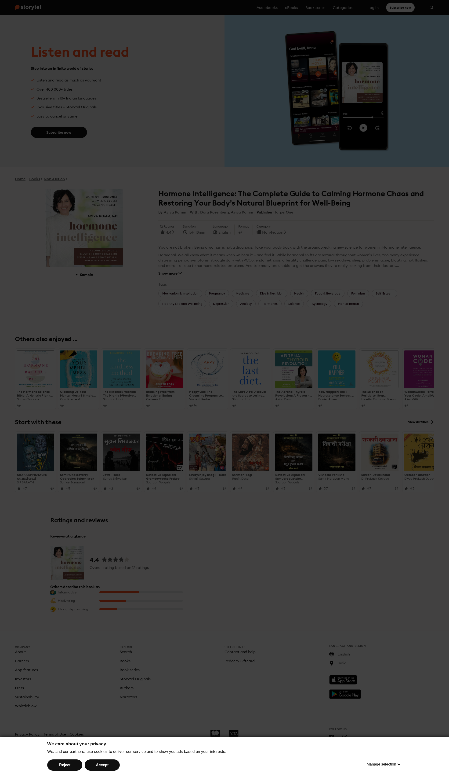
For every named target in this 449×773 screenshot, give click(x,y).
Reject (64, 765)
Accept (102, 765)
